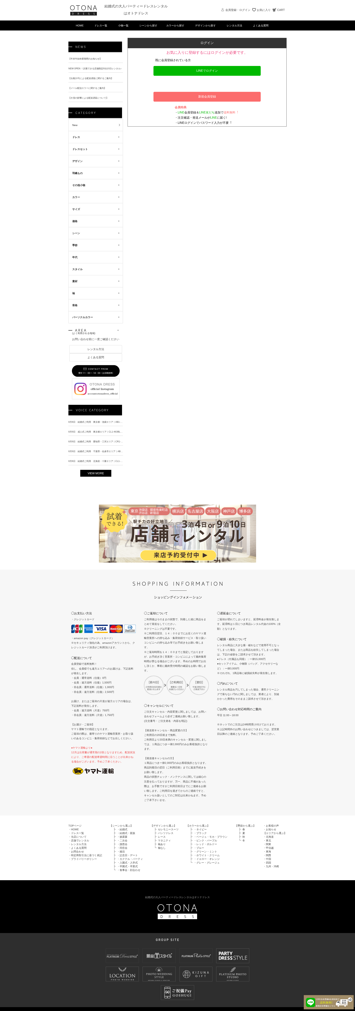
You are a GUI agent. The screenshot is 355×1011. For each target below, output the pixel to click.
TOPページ (75, 829)
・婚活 (121, 855)
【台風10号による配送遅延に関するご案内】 (90, 78)
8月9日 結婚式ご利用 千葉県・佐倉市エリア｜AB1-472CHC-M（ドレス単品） (109, 455)
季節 (74, 245)
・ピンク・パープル (205, 844)
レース (162, 840)
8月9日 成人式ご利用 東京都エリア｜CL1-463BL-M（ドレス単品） (103, 435)
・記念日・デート (127, 858)
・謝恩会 (122, 847)
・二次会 (122, 844)
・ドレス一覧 (76, 836)
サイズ (76, 209)
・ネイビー (200, 833)
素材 (74, 281)
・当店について (77, 840)
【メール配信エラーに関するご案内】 (87, 88)
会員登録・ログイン (237, 9)
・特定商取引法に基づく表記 (85, 858)
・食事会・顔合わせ (128, 873)
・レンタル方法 (77, 847)
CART (281, 9)
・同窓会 (122, 851)
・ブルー (199, 851)
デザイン (77, 161)
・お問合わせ (76, 855)
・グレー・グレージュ (207, 866)
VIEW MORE (96, 477)
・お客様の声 (271, 829)
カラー (76, 197)
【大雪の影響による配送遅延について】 (88, 98)
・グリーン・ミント (205, 855)
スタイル (77, 269)
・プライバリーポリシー (82, 862)
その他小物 (78, 185)
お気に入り (264, 9)
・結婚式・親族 (126, 836)
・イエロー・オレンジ (207, 862)
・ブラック (200, 836)
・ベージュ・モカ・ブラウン (210, 840)
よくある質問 (260, 25)
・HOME (73, 833)
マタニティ (164, 844)
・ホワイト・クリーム (207, 858)
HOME (80, 25)
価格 (74, 221)
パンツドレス (165, 836)
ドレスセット (80, 149)
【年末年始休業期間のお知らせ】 (85, 58)
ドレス (76, 137)
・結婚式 (122, 833)
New (74, 125)
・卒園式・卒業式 (127, 870)
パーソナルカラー (82, 317)
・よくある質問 (77, 851)
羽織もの (77, 173)
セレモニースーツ (168, 833)
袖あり (162, 847)
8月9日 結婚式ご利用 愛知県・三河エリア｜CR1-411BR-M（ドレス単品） (107, 445)
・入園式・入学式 (127, 866)
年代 (74, 257)
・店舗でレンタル (78, 844)
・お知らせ (269, 833)
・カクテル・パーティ (130, 862)
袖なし (162, 851)
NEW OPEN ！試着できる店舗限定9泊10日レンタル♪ (94, 68)
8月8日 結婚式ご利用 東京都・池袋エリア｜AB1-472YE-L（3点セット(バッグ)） (110, 425)
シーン (76, 233)
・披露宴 (122, 840)
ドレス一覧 (100, 25)
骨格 (74, 305)
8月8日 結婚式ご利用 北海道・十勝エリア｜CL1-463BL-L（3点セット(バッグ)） (110, 465)
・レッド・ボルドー (205, 847)
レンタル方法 (234, 25)
